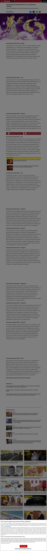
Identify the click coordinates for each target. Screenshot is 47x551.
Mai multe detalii (7, 526)
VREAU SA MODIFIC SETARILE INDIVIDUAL (23, 548)
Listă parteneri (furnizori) (5, 543)
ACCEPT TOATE (23, 546)
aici (13, 531)
